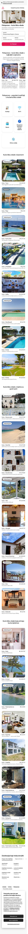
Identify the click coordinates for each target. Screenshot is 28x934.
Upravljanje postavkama (13, 924)
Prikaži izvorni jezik (7, 3)
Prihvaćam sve (13, 916)
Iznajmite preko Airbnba (17, 8)
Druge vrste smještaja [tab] (7, 859)
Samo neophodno (13, 920)
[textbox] (7, 39)
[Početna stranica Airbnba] (3, 8)
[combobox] (13, 34)
